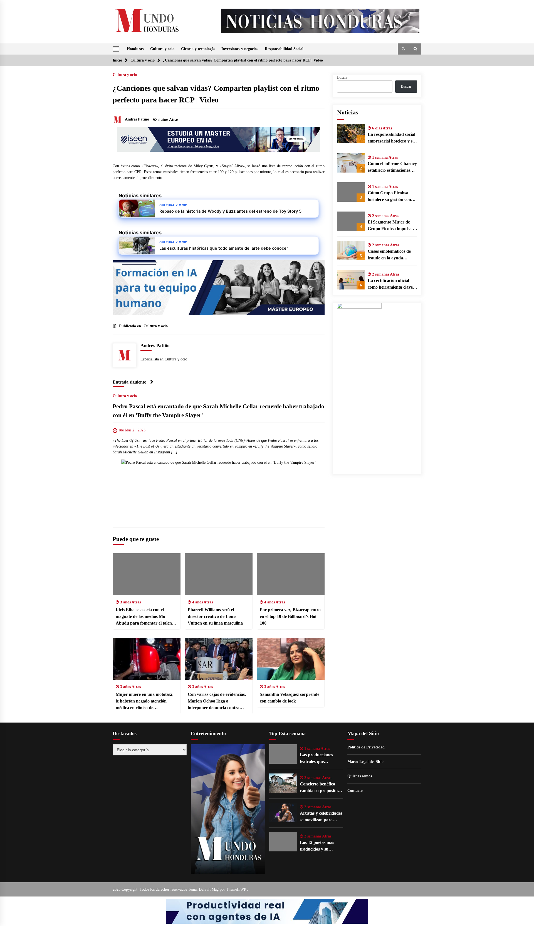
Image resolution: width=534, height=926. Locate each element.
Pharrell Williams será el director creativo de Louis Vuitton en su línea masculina (215, 616)
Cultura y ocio (162, 49)
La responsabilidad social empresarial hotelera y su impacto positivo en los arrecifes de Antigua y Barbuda (391, 138)
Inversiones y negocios (239, 49)
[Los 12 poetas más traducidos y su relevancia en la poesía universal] (283, 841)
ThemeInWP (236, 889)
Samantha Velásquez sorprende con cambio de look (289, 697)
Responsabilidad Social (284, 49)
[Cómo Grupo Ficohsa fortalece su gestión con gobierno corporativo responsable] (351, 192)
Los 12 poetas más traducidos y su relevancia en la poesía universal (321, 846)
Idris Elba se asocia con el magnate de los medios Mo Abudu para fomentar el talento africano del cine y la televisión (145, 617)
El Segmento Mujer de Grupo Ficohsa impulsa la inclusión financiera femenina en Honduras (392, 226)
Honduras (135, 49)
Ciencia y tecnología (198, 49)
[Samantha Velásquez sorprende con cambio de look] (291, 659)
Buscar (342, 77)
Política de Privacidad (366, 747)
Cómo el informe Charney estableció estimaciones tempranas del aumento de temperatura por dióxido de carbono (392, 167)
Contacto (355, 791)
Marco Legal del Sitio (365, 762)
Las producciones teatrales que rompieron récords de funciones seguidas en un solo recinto (320, 758)
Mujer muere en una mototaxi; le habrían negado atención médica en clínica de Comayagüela (145, 701)
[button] (403, 49)
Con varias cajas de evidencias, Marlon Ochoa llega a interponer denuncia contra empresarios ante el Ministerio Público (217, 701)
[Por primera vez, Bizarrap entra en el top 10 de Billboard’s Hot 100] (291, 574)
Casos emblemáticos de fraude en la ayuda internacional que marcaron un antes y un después (390, 255)
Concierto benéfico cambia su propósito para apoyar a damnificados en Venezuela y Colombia (321, 788)
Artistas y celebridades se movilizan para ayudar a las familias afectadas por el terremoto (321, 817)
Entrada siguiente (129, 382)
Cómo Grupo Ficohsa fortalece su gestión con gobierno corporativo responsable (389, 196)
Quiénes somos (359, 776)
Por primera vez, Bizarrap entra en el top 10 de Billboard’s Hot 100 (290, 616)
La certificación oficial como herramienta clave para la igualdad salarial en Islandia (390, 284)
